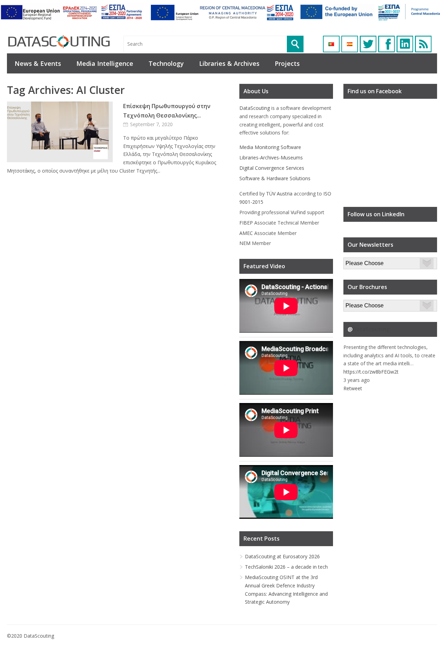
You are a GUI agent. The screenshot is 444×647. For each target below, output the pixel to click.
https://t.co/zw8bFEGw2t (371, 371)
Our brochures (359, 303)
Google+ (404, 44)
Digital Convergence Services (271, 168)
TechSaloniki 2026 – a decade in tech (286, 566)
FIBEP (246, 222)
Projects (287, 63)
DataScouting (254, 108)
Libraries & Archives (229, 63)
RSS (423, 44)
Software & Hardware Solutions (274, 178)
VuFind (298, 212)
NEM (244, 243)
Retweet (352, 388)
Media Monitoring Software (270, 147)
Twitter (368, 44)
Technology (166, 63)
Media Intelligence (104, 63)
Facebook (386, 44)
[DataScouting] (59, 41)
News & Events (38, 63)
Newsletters (356, 261)
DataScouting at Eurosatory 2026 (282, 556)
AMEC (246, 233)
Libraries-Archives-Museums (271, 157)
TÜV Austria (279, 193)
